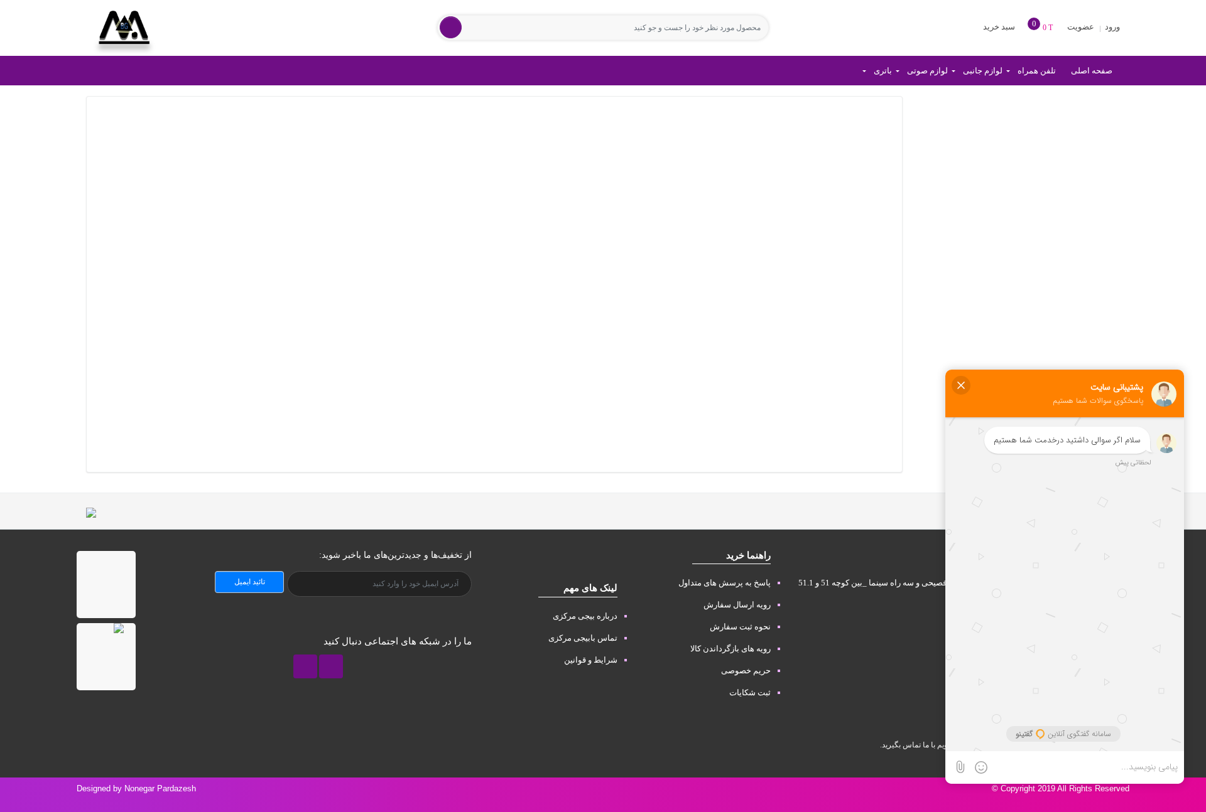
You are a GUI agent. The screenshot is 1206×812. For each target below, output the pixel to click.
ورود (1111, 26)
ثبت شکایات (750, 692)
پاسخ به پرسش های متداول (724, 582)
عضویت (1080, 26)
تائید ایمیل (249, 581)
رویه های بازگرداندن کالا (730, 648)
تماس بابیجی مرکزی (582, 638)
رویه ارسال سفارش (737, 604)
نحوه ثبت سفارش (740, 626)
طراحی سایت (1172, 801)
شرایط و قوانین (590, 660)
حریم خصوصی (746, 670)
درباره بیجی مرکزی (585, 616)
